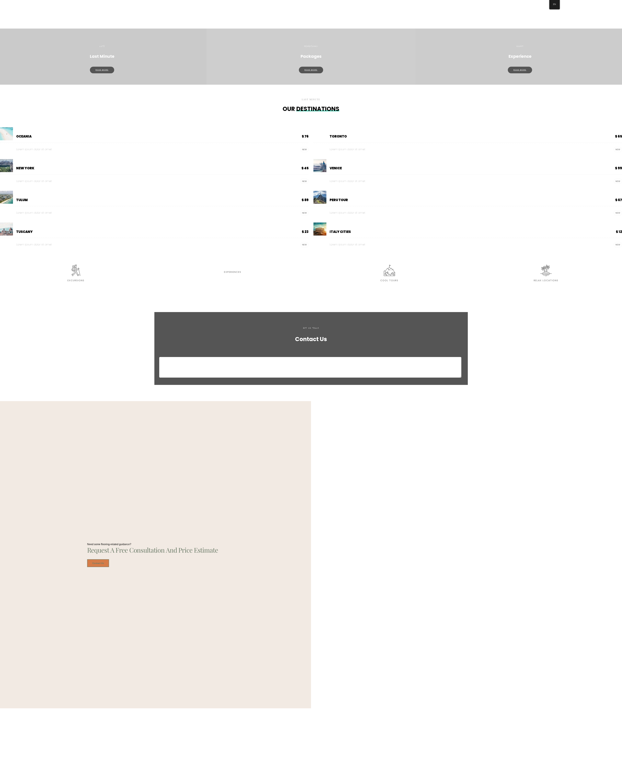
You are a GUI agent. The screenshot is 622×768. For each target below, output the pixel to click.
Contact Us (98, 563)
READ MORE (102, 70)
